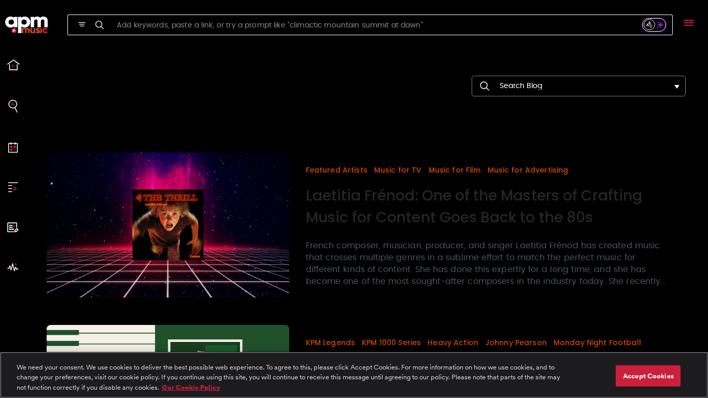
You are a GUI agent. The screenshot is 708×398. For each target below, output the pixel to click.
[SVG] (82, 24)
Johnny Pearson (516, 342)
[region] (354, 375)
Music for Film (455, 170)
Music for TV (398, 170)
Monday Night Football (597, 342)
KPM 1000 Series (391, 342)
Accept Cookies (648, 375)
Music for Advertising (528, 170)
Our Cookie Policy (191, 387)
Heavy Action (453, 342)
